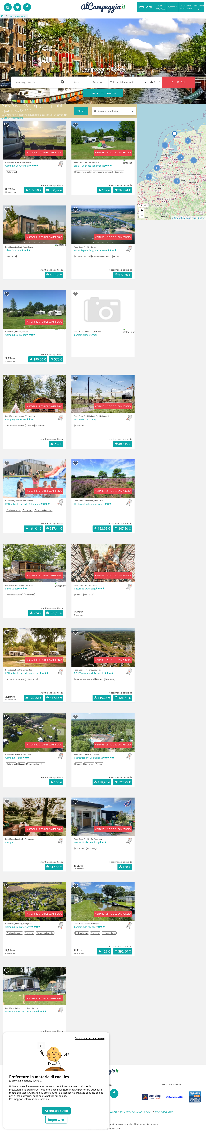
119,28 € (104, 697)
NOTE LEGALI (110, 1111)
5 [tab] (44, 158)
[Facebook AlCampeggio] (114, 1093)
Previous (8, 142)
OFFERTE (172, 7)
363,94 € (124, 190)
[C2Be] (174, 1097)
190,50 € (39, 359)
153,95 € (104, 528)
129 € (106, 951)
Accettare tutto (56, 1111)
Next (60, 142)
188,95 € (104, 782)
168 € (127, 867)
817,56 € (56, 867)
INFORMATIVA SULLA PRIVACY (136, 1111)
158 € (58, 782)
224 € (37, 613)
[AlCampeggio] (103, 7)
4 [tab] (39, 158)
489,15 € (124, 444)
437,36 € (56, 697)
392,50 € (124, 951)
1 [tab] (24, 158)
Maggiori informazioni (12, 117)
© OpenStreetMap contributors (188, 217)
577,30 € (124, 275)
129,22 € (35, 697)
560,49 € (56, 190)
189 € (106, 190)
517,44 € (56, 528)
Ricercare (178, 82)
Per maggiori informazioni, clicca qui (29, 1098)
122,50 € (35, 190)
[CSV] (151, 1097)
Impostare (56, 1120)
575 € (58, 359)
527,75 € (124, 782)
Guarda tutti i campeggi (103, 93)
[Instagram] (8, 7)
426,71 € (124, 697)
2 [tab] (29, 158)
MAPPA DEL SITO (164, 1111)
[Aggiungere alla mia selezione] (7, 125)
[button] (174, 134)
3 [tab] (34, 158)
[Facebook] (27, 7)
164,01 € (35, 528)
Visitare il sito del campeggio (44, 152)
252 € (58, 444)
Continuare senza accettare (89, 1038)
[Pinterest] (17, 7)
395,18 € (56, 613)
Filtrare (81, 111)
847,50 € (124, 528)
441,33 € (56, 275)
